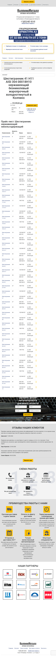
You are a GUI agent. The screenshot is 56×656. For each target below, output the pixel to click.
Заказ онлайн (24, 4)
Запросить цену (32, 105)
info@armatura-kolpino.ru (28, 23)
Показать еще (28, 460)
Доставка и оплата (35, 4)
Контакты (45, 4)
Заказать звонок (28, 1)
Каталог (16, 4)
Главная (10, 4)
